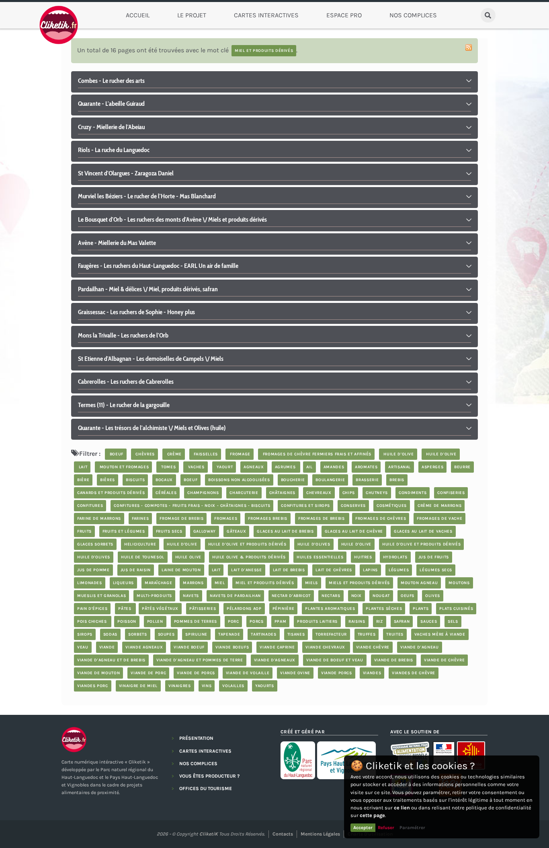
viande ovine (295, 673)
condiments (412, 492)
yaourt (224, 467)
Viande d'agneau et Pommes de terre (199, 660)
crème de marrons (439, 505)
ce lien (402, 808)
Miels (311, 582)
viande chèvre (372, 647)
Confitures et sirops (305, 505)
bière (83, 480)
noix (356, 595)
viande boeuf (189, 647)
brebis (396, 480)
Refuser (386, 827)
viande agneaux (144, 647)
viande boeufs (232, 647)
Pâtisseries (202, 608)
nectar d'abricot (291, 595)
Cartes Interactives (266, 15)
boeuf (115, 454)
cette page (372, 815)
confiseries (451, 492)
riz (379, 621)
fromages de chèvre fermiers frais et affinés (316, 454)
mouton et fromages (123, 467)
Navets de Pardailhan (235, 595)
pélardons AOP (244, 608)
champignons (203, 492)
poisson (126, 621)
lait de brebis (289, 570)
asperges (432, 467)
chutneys (377, 492)
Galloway (204, 531)
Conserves (353, 505)
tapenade (229, 634)
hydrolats (395, 557)
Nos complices (413, 15)
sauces (428, 621)
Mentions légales (320, 834)
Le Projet (191, 15)
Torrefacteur (331, 634)
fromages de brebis (322, 518)
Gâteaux (236, 531)
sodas (110, 634)
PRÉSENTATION (196, 738)
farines (140, 518)
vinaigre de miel (138, 685)
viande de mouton (98, 673)
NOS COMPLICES (198, 763)
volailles (233, 685)
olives (432, 595)
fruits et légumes (123, 531)
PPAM (280, 621)
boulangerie (330, 480)
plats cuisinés (456, 608)
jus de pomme (93, 570)
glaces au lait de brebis (285, 531)
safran (402, 621)
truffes (366, 634)
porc (233, 621)
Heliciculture (140, 544)
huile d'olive (398, 454)
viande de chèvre (444, 660)
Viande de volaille (248, 673)
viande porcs (336, 673)
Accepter (363, 827)
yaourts (264, 685)
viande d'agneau (419, 647)
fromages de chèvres (380, 518)
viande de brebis (393, 660)
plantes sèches (384, 608)
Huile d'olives (313, 544)
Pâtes (125, 608)
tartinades (263, 634)
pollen (155, 621)
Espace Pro (344, 15)
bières (107, 480)
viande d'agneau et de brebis (111, 660)
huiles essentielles (320, 557)
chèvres (144, 454)
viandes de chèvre (413, 673)
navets (191, 595)
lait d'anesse (246, 570)
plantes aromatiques (330, 608)
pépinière (283, 608)
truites (394, 634)
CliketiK (208, 834)
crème (174, 454)
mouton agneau (419, 582)
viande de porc (148, 673)
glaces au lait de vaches (423, 531)
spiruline (196, 634)
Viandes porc (92, 685)
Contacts (282, 834)
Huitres (363, 557)
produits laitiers (317, 621)
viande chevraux (325, 647)
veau (82, 647)
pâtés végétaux (160, 608)
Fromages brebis (267, 518)
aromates (366, 467)
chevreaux (319, 492)
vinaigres (179, 685)
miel (220, 582)
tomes (168, 467)
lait (82, 467)
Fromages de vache (439, 518)
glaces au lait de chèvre (354, 531)
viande (107, 647)
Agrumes (286, 467)
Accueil (138, 15)
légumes (399, 570)
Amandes (334, 467)
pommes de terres (195, 621)
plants (420, 608)
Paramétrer (412, 827)
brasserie (367, 480)
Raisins (356, 621)
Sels (453, 621)
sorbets (137, 634)
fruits (84, 531)
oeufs (407, 595)
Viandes (372, 673)
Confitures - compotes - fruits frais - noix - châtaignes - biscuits (192, 505)
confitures (90, 505)
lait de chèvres (333, 570)
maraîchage (158, 582)
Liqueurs (123, 582)
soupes (166, 634)
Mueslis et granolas (101, 595)
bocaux (164, 480)
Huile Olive (188, 557)
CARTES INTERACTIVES (205, 751)
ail (309, 467)
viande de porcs (196, 673)
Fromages (225, 518)
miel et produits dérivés (265, 582)
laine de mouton (181, 570)
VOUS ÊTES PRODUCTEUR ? (209, 776)
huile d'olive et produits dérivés (247, 544)
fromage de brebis (181, 518)
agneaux (254, 467)
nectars (331, 595)
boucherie (293, 480)
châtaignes (282, 492)
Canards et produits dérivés (111, 492)
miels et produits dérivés (359, 582)
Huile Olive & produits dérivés (249, 557)
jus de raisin (136, 570)
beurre (462, 467)
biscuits (135, 480)
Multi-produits (154, 595)
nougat (381, 595)
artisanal (399, 467)
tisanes (296, 634)
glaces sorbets (95, 544)
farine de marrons (99, 518)
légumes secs (436, 570)
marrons (193, 582)
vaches (195, 467)
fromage (239, 454)
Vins (207, 685)
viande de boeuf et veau (334, 660)
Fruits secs (169, 531)
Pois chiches (92, 621)
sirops (84, 634)
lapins (370, 570)
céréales (166, 492)
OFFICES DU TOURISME (205, 788)
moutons (459, 582)
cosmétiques (392, 505)
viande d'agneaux (274, 660)
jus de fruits (433, 557)
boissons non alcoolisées (239, 480)
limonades (89, 582)
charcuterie (243, 492)
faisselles (205, 454)
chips (348, 492)
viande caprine (277, 647)
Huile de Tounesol (142, 557)
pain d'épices (92, 608)
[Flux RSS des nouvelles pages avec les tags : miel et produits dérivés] (468, 47)
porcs (256, 621)
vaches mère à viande (439, 634)
